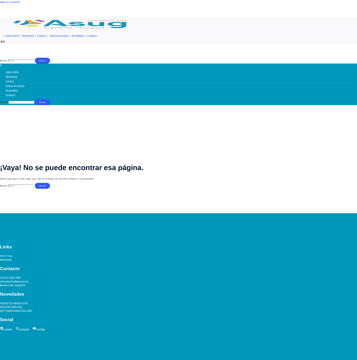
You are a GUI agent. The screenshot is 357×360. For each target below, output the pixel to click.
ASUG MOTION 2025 (11, 306)
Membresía (28, 35)
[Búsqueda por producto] (3, 41)
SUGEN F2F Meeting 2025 (14, 303)
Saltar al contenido (10, 1)
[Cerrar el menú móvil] (1, 65)
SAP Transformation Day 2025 (16, 310)
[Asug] (71, 29)
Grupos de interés (58, 35)
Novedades (78, 35)
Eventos (41, 35)
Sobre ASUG (12, 35)
